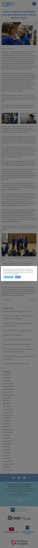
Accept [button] (18, 277)
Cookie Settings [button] (9, 277)
